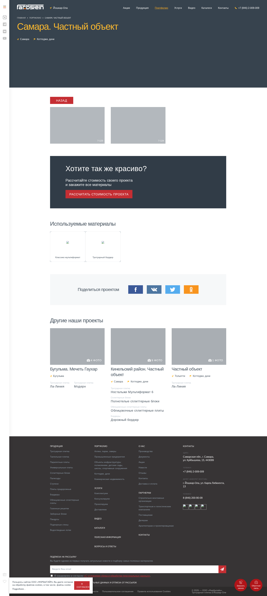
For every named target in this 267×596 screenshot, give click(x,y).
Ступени (54, 483)
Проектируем (101, 504)
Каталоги (206, 8)
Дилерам (143, 520)
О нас (142, 446)
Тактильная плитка (59, 456)
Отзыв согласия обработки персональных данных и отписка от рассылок (93, 582)
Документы (144, 456)
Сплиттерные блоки (60, 473)
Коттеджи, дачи (102, 473)
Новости (143, 467)
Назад (61, 100)
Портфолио (161, 8)
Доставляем (100, 509)
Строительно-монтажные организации (151, 499)
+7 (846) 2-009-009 (248, 8)
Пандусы (54, 519)
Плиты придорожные (60, 489)
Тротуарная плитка (59, 451)
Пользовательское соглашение (118, 591)
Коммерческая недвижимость (109, 479)
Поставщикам (146, 515)
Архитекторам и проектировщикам (156, 525)
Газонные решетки (59, 508)
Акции (126, 8)
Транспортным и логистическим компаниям (155, 508)
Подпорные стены (59, 524)
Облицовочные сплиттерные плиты (64, 501)
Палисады (55, 478)
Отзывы (142, 473)
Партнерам (145, 493)
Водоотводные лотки (60, 530)
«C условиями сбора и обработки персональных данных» (117, 576)
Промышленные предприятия (109, 456)
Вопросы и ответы (105, 546)
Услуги (178, 8)
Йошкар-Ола (60, 8)
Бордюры (55, 494)
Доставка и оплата (148, 483)
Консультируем (102, 498)
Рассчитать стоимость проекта (99, 194)
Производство (146, 451)
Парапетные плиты (60, 462)
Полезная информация (107, 537)
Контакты (223, 8)
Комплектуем (101, 493)
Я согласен (83, 585)
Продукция (142, 8)
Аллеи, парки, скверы (105, 451)
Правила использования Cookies (154, 591)
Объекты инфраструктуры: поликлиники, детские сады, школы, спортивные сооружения (110, 465)
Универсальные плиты (61, 467)
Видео (191, 8)
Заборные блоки (58, 514)
